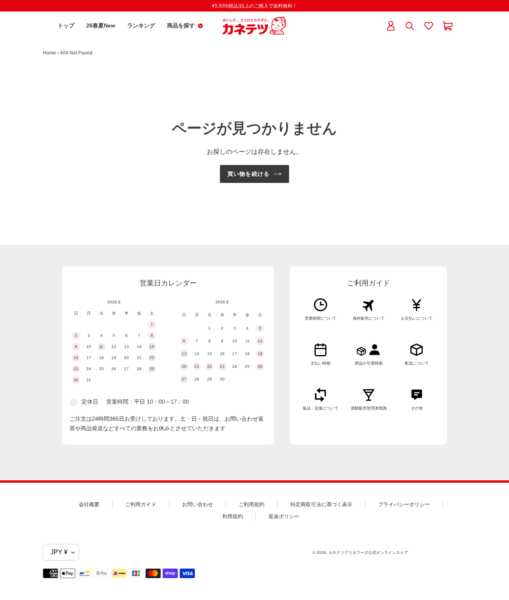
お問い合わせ (197, 504)
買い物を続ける (248, 174)
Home (49, 53)
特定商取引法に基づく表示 (321, 504)
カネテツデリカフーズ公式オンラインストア (368, 552)
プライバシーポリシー (404, 504)
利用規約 (232, 516)
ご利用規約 (251, 504)
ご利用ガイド (140, 504)
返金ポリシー (283, 516)
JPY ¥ (59, 552)
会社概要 (89, 504)
